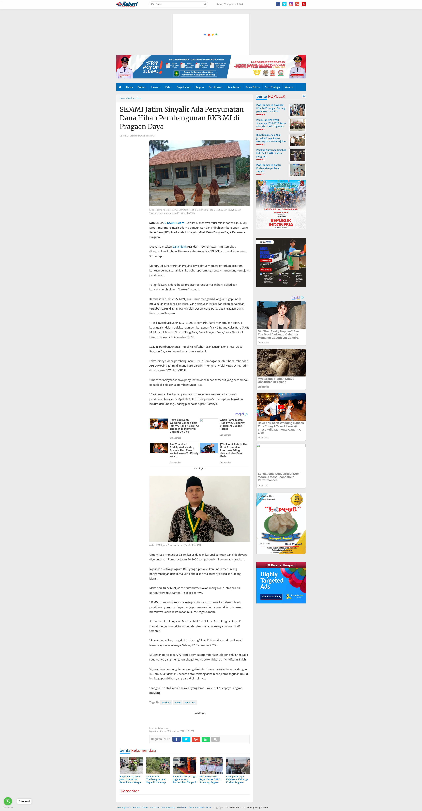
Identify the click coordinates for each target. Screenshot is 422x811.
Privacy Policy (168, 807)
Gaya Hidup (183, 87)
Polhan (142, 87)
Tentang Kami (124, 807)
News (129, 87)
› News (139, 98)
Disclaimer (182, 807)
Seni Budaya (272, 87)
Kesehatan (234, 87)
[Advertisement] (211, 19)
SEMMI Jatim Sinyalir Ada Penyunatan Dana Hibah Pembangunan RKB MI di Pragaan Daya (182, 118)
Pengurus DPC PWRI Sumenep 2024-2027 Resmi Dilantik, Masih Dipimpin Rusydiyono (271, 124)
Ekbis (168, 87)
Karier (145, 807)
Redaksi (136, 807)
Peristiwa (190, 702)
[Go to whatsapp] (8, 801)
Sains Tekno (253, 87)
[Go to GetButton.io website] (8, 808)
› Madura (130, 98)
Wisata (289, 87)
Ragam (200, 87)
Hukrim (155, 87)
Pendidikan (215, 87)
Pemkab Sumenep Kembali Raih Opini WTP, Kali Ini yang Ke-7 (271, 153)
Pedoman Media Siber (200, 807)
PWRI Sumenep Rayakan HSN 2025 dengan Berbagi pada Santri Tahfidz (271, 108)
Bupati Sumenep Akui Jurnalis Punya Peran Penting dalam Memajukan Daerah (271, 139)
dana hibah (180, 246)
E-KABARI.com (174, 223)
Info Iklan (155, 807)
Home (123, 98)
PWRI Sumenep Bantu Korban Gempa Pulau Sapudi (268, 168)
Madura (166, 702)
